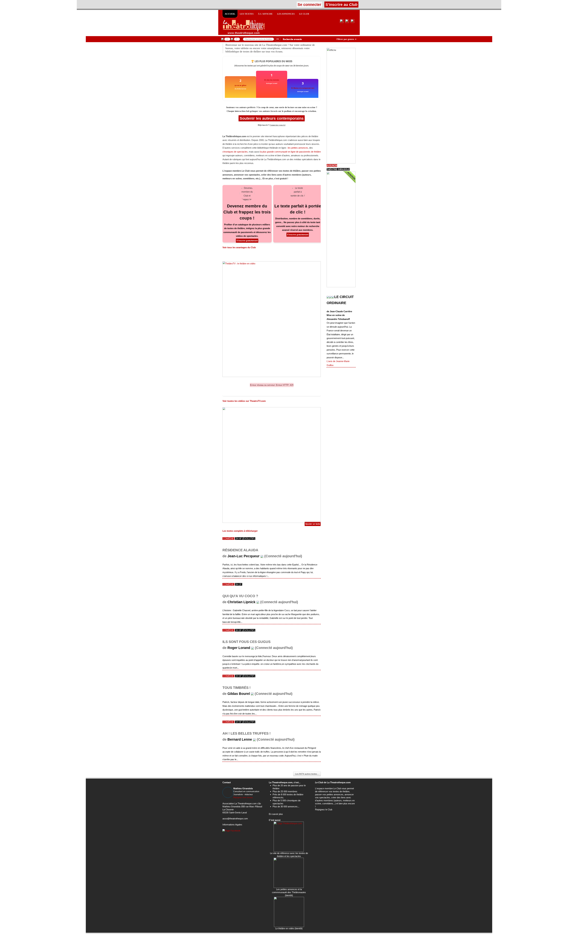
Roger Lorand (238, 648)
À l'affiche (265, 14)
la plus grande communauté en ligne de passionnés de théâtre (290, 151)
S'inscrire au (340, 4)
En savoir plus (276, 814)
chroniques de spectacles (235, 151)
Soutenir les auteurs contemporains (272, 118)
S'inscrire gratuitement (247, 240)
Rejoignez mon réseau (243, 797)
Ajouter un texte (313, 524)
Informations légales (232, 824)
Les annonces (286, 14)
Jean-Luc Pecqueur (243, 556)
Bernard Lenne (239, 739)
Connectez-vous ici (277, 125)
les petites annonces (298, 147)
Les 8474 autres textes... (307, 774)
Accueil (230, 14)
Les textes (246, 14)
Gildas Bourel (238, 694)
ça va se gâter (240, 85)
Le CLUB (304, 14)
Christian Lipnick (241, 602)
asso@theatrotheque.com (235, 818)
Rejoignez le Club (323, 809)
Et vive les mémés (271, 80)
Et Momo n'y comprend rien (302, 88)
